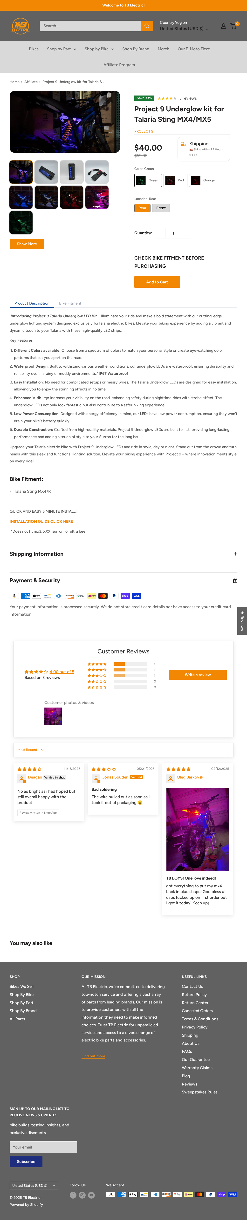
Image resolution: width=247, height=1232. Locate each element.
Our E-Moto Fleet (194, 48)
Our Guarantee (196, 1059)
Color (144, 169)
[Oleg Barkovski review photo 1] (197, 830)
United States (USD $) (29, 1185)
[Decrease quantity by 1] (160, 233)
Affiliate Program (119, 64)
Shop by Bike (97, 48)
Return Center (195, 1002)
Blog (186, 1075)
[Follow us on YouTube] (91, 1195)
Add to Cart (157, 282)
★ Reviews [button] (242, 621)
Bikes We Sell (22, 986)
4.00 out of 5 (62, 671)
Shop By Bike (22, 994)
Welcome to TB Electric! (123, 5)
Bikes (34, 48)
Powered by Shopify (26, 1204)
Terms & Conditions (200, 1018)
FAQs (187, 1051)
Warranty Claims (197, 1067)
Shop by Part (59, 48)
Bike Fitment (70, 303)
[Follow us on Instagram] (82, 1195)
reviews (188, 98)
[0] (233, 26)
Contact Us (192, 986)
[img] (29, 769)
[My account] (223, 26)
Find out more (93, 1056)
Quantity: (143, 232)
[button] (97, 664)
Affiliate (31, 82)
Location (145, 199)
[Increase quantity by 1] (186, 233)
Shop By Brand (135, 48)
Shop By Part (22, 1002)
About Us (190, 1043)
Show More (27, 244)
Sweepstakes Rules (200, 1092)
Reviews (189, 1084)
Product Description (31, 303)
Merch (163, 48)
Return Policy (194, 994)
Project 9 (143, 131)
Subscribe (26, 1161)
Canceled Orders (197, 1010)
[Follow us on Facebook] (73, 1195)
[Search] (147, 26)
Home (15, 82)
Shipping (190, 1035)
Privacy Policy (194, 1027)
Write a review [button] (198, 674)
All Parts (17, 1018)
